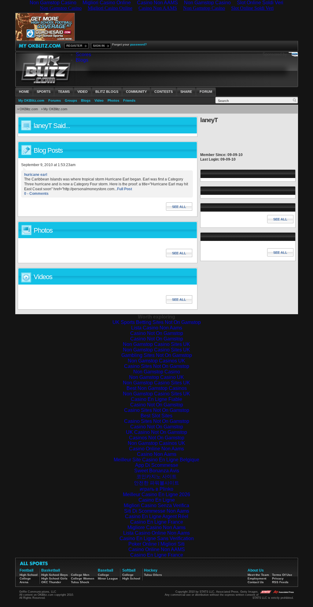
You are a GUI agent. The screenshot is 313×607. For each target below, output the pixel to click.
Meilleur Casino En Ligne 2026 (156, 494)
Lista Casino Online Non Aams (156, 533)
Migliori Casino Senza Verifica (156, 505)
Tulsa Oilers (153, 574)
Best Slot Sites (156, 415)
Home (24, 91)
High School (29, 574)
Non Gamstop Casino (156, 371)
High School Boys (54, 574)
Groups (71, 100)
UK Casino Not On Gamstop (156, 432)
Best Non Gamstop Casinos (157, 388)
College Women (82, 578)
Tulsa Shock (80, 582)
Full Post (124, 189)
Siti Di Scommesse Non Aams (156, 511)
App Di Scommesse (156, 465)
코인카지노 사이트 (156, 476)
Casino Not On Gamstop (156, 333)
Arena (24, 582)
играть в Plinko (156, 489)
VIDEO (82, 91)
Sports (43, 91)
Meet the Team (258, 574)
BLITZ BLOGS (106, 91)
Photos (113, 100)
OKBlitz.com (29, 109)
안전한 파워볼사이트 (156, 482)
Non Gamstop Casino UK (156, 377)
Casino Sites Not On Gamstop (156, 366)
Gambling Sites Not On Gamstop (156, 355)
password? (138, 44)
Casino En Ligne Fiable (156, 399)
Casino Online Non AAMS (156, 549)
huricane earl (35, 175)
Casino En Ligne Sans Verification (157, 538)
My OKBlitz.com (31, 100)
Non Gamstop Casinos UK (156, 360)
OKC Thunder (51, 582)
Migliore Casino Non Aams (156, 527)
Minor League (108, 578)
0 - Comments (36, 193)
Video (99, 100)
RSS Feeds (280, 582)
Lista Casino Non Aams (156, 327)
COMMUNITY (136, 91)
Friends (129, 100)
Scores (83, 54)
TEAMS (64, 91)
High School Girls (54, 578)
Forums (54, 100)
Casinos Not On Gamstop (156, 437)
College (25, 578)
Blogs (82, 60)
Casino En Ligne (156, 500)
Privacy (278, 578)
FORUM (206, 91)
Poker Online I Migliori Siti (156, 544)
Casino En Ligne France (156, 522)
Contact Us (256, 582)
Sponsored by (275, 54)
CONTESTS (163, 91)
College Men (80, 574)
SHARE (186, 91)
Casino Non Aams (156, 454)
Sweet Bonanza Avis (156, 470)
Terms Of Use (282, 574)
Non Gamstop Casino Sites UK (156, 344)
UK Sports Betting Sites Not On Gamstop (156, 322)
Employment (257, 578)
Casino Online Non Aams (156, 448)
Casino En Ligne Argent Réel (156, 516)
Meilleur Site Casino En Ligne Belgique (156, 459)
